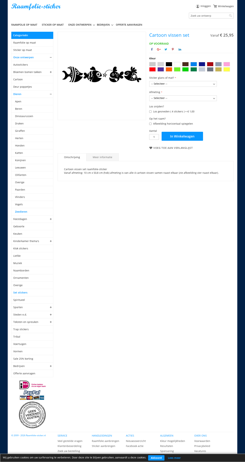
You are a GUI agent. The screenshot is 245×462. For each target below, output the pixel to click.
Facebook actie (134, 446)
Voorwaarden (202, 441)
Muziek (17, 263)
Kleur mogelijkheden (172, 441)
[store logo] (36, 7)
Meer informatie (102, 157)
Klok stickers (20, 248)
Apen (18, 101)
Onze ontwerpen (23, 57)
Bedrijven (19, 366)
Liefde (17, 255)
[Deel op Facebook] (152, 49)
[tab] (72, 157)
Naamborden (21, 270)
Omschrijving (72, 157)
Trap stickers (21, 329)
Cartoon (18, 79)
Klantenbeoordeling (69, 446)
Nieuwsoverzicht (136, 441)
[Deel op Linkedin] (180, 49)
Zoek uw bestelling (69, 451)
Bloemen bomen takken (27, 72)
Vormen (18, 351)
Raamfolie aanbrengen (105, 441)
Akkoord (156, 457)
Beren (18, 108)
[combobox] (211, 15)
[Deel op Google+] (159, 49)
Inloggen (206, 6)
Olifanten (20, 175)
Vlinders (20, 197)
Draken (19, 123)
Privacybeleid (202, 446)
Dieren (17, 94)
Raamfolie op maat (24, 42)
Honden (20, 145)
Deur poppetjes (22, 86)
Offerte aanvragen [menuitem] (129, 24)
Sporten (18, 307)
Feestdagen (20, 219)
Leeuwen (20, 167)
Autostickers (20, 64)
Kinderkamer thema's (26, 241)
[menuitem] (25, 24)
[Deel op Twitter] (165, 49)
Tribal (16, 336)
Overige (19, 182)
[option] (152, 64)
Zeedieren (21, 211)
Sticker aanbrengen (103, 446)
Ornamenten (21, 277)
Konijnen (20, 160)
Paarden (20, 189)
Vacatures (200, 451)
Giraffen (20, 130)
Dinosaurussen (24, 116)
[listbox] (191, 67)
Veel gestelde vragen (70, 441)
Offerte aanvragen (24, 373)
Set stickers (20, 292)
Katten (19, 153)
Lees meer (174, 457)
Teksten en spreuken (25, 322)
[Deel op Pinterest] (173, 49)
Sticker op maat (22, 50)
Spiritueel (19, 300)
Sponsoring (167, 451)
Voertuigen (19, 344)
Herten (19, 138)
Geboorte (18, 226)
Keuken (17, 233)
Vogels (19, 204)
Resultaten (166, 446)
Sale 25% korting (23, 358)
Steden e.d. (20, 314)
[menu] (122, 24)
